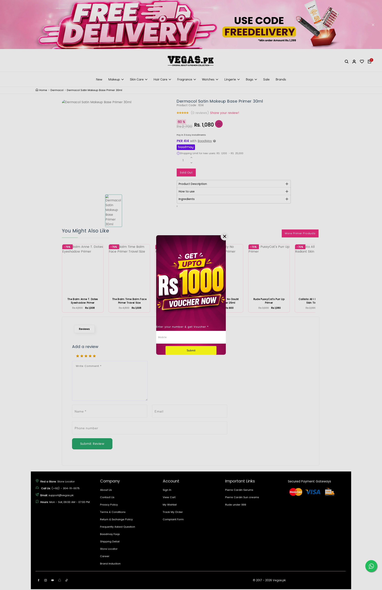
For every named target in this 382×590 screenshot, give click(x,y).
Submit (191, 350)
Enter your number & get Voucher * (182, 327)
